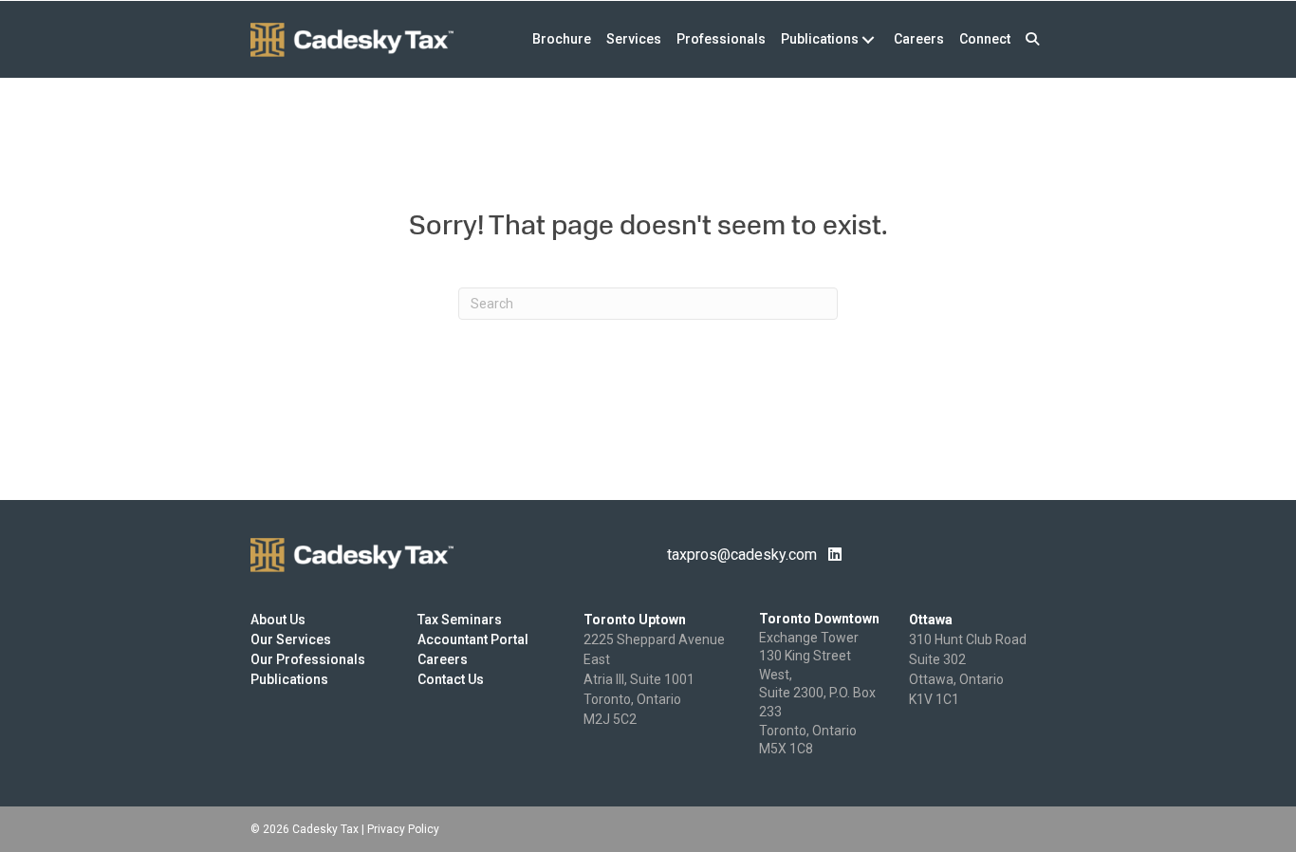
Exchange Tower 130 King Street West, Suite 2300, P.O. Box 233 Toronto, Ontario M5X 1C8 (817, 693)
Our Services (290, 639)
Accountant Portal (472, 639)
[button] (1032, 39)
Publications (289, 679)
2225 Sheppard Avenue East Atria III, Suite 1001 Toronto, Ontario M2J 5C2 (654, 679)
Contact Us (450, 679)
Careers (442, 659)
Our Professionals (307, 659)
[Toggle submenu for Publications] (868, 39)
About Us (277, 619)
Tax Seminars (459, 619)
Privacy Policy (403, 829)
